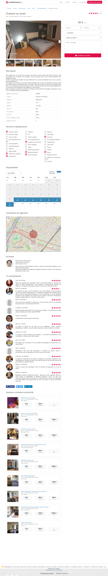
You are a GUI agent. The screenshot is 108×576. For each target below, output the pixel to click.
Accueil (9, 8)
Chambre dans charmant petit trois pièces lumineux (35, 507)
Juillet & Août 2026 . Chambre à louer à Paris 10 (34, 491)
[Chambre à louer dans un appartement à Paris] (12, 449)
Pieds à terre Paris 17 (27, 522)
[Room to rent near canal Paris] (12, 418)
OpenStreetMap (57, 251)
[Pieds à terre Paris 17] (12, 527)
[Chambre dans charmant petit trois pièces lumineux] (12, 512)
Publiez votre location (95, 2)
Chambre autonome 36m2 (28, 429)
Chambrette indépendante (28, 476)
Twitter (20, 386)
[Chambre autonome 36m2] (12, 434)
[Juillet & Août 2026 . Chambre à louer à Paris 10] (12, 496)
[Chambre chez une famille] (12, 402)
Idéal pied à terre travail (27, 460)
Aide (61, 2)
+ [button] (8, 219)
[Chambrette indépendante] (12, 480)
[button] (85, 23)
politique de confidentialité (55, 570)
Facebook (11, 386)
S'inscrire (74, 2)
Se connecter (82, 2)
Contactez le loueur (83, 55)
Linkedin (29, 386)
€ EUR (67, 2)
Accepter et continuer (62, 573)
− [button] (8, 221)
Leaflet (47, 251)
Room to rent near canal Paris (29, 413)
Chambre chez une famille (28, 398)
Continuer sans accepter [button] (47, 573)
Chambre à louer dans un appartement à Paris (33, 444)
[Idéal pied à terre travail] (12, 465)
